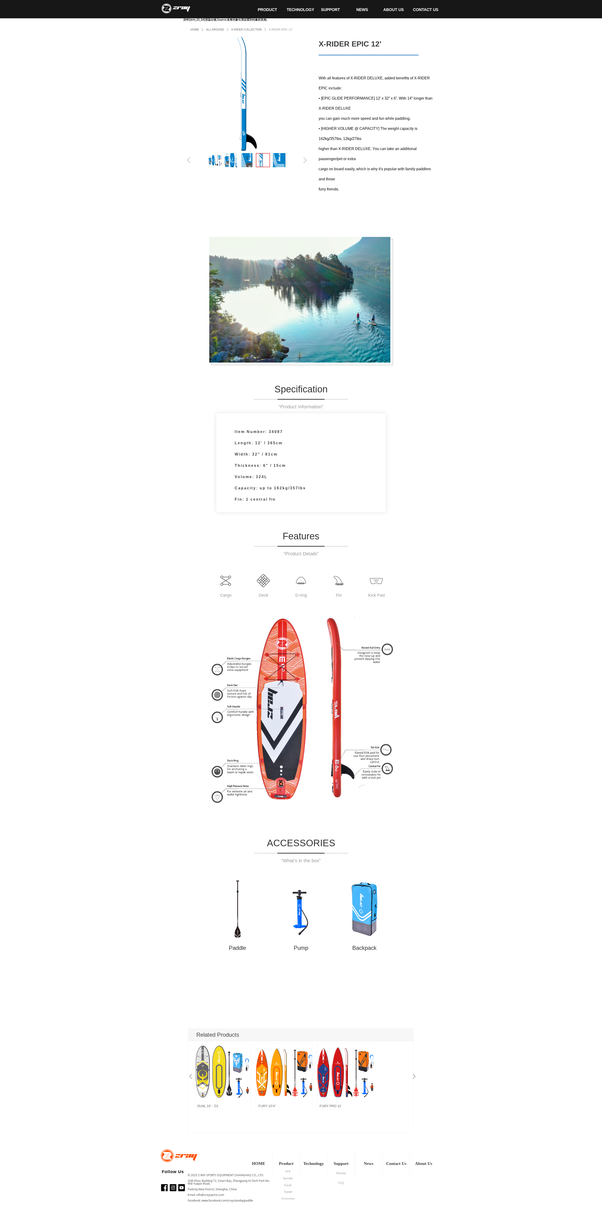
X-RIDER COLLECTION (246, 29)
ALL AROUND (215, 29)
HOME (194, 29)
